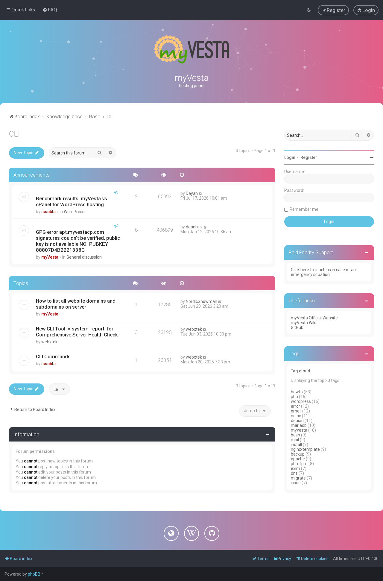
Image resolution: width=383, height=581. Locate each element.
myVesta (49, 257)
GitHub (297, 327)
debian (297, 420)
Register (308, 157)
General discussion (84, 257)
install (296, 444)
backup (298, 454)
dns (294, 473)
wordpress (301, 401)
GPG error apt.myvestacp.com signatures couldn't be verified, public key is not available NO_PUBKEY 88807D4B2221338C (78, 241)
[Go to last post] (201, 193)
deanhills (194, 226)
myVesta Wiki (303, 322)
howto (297, 391)
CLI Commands (53, 356)
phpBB (34, 574)
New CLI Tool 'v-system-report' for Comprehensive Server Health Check (77, 332)
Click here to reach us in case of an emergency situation (323, 272)
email (296, 411)
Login (289, 157)
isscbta (48, 211)
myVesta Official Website (314, 317)
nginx (296, 415)
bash (295, 435)
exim (295, 468)
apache (298, 458)
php (294, 396)
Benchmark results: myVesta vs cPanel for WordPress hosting (71, 201)
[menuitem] (50, 9)
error (295, 406)
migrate (298, 478)
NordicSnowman (201, 301)
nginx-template (305, 449)
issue (296, 482)
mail (295, 439)
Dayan (192, 193)
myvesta (299, 430)
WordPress (74, 211)
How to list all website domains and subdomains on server (75, 304)
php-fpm (299, 463)
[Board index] (191, 49)
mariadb (299, 425)
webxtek (49, 341)
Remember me (304, 209)
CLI (14, 134)
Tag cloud (300, 370)
